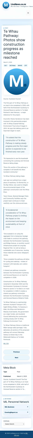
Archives (6, 421)
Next (16, 357)
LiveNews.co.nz (18, 4)
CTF (26, 65)
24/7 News (12, 65)
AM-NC (20, 65)
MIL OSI (6, 343)
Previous (16, 352)
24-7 (5, 65)
